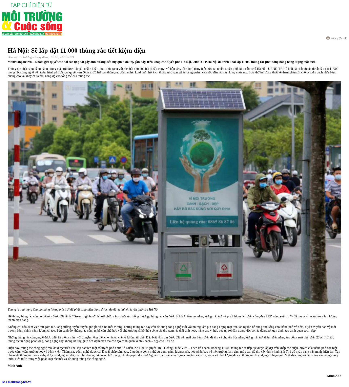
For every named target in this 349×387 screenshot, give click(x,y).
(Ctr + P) (339, 38)
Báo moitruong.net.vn (17, 382)
